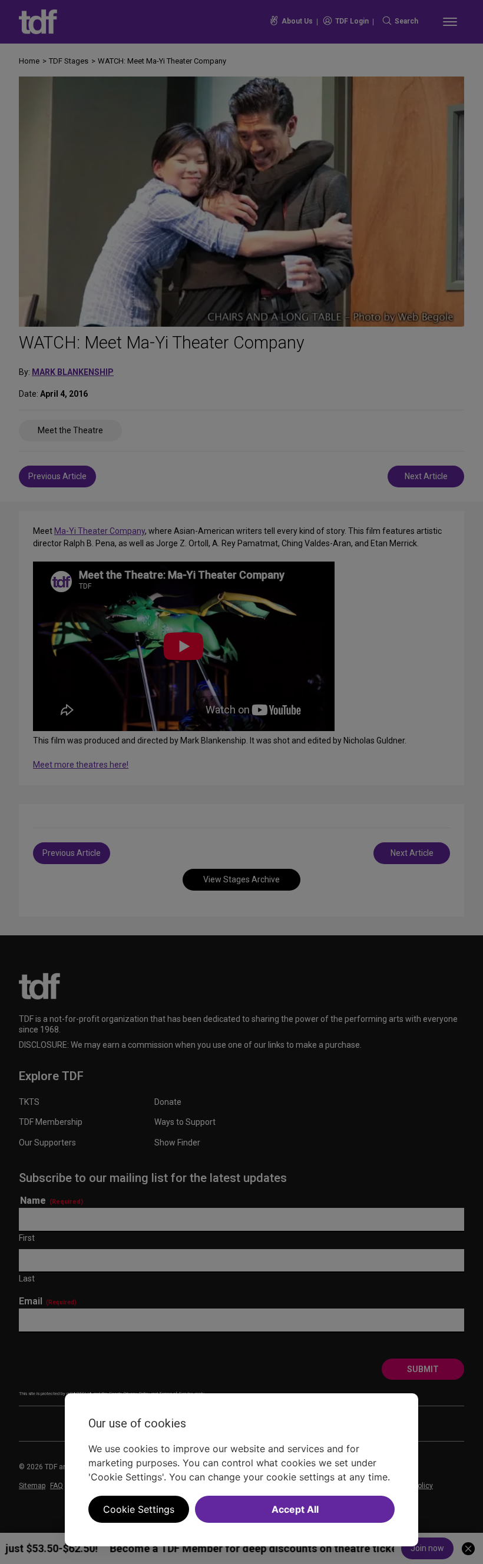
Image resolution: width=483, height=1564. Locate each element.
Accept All (295, 1509)
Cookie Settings (138, 1509)
